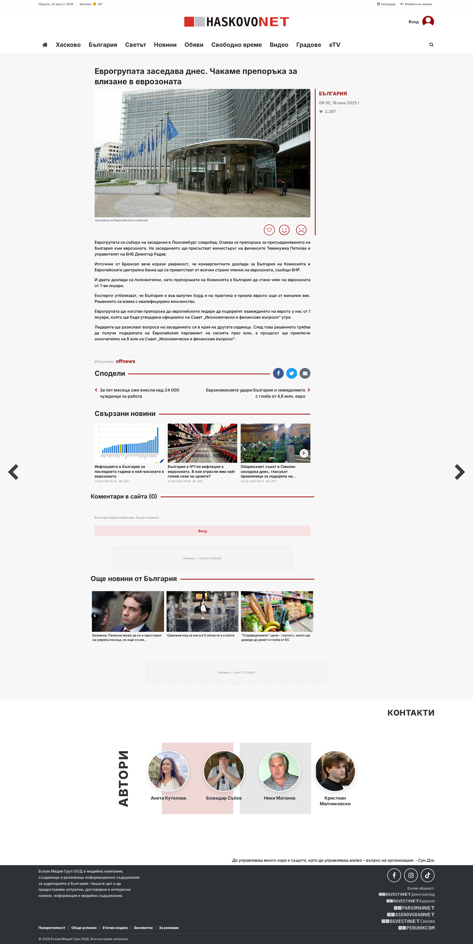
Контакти (411, 713)
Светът (135, 44)
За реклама (169, 928)
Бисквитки (143, 928)
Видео (279, 44)
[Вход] (428, 21)
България (103, 44)
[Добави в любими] (270, 229)
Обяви (194, 44)
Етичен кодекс (115, 928)
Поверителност (51, 928)
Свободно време (236, 44)
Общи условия (84, 928)
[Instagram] (411, 875)
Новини (165, 44)
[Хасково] (236, 22)
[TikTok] (428, 875)
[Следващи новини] (304, 453)
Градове (308, 44)
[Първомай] (414, 908)
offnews (125, 361)
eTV (334, 44)
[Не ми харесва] (303, 229)
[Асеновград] (411, 914)
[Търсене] (430, 44)
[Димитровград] (407, 894)
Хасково (68, 44)
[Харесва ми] (286, 229)
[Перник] (416, 928)
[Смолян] (408, 921)
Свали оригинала (112, 94)
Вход (414, 22)
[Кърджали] (411, 901)
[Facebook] (394, 875)
